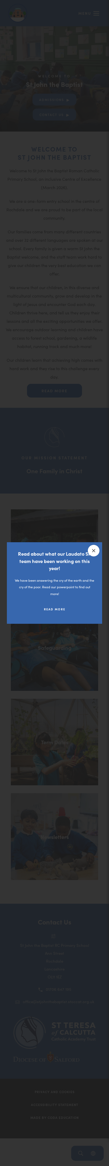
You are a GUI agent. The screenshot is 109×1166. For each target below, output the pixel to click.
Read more (54, 609)
